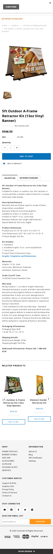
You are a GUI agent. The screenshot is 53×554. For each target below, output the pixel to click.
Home (4, 25)
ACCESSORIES (8, 461)
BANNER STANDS (9, 454)
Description (9, 178)
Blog (31, 454)
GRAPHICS (6, 470)
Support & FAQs (9, 483)
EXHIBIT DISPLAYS (10, 451)
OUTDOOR (15, 25)
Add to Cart (13, 422)
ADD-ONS (6, 458)
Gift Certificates (35, 458)
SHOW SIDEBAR (25, 551)
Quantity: (6, 142)
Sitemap (32, 461)
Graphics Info (8, 486)
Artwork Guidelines (29, 178)
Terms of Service (9, 492)
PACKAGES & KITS (10, 467)
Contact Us (7, 495)
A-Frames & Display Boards (35, 25)
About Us (33, 451)
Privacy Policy (8, 489)
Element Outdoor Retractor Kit (39, 401)
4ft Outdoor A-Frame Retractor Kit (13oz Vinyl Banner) (13, 403)
